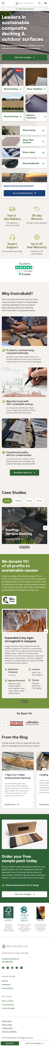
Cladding (18, 501)
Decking (7, 501)
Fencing (29, 501)
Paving (38, 501)
